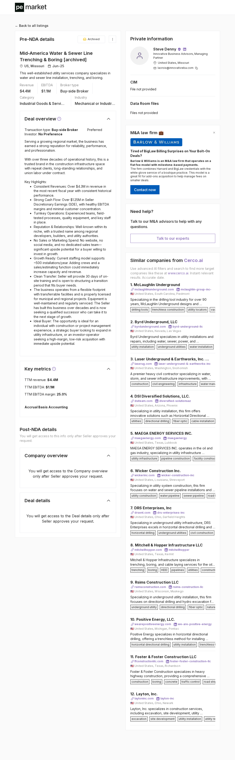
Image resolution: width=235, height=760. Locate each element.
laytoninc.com (144, 698)
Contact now (145, 189)
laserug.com (143, 363)
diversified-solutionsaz (175, 401)
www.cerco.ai (178, 273)
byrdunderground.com (150, 326)
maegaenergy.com (147, 438)
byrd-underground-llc (188, 326)
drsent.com (142, 512)
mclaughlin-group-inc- (196, 289)
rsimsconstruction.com (150, 587)
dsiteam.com (143, 401)
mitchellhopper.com (148, 549)
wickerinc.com (144, 475)
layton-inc (167, 698)
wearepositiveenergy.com (152, 624)
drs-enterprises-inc (171, 512)
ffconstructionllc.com (148, 661)
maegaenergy (177, 438)
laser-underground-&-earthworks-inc (184, 363)
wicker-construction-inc (177, 475)
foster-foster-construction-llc (190, 661)
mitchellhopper (179, 549)
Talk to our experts (173, 238)
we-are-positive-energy (195, 624)
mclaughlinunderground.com (154, 289)
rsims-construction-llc (188, 587)
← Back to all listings (31, 26)
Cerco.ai (193, 260)
